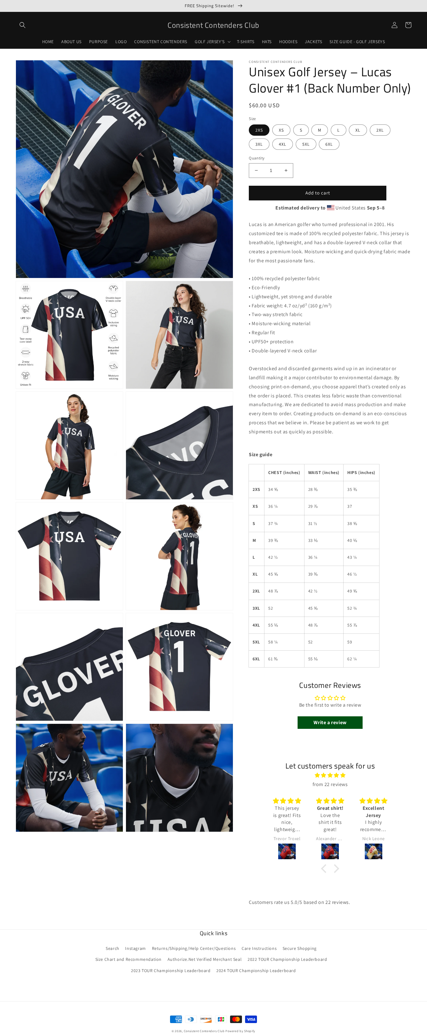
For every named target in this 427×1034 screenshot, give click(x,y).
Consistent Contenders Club (204, 1031)
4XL (282, 144)
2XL (380, 130)
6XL (329, 144)
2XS (259, 130)
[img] (330, 775)
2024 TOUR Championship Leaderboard (256, 970)
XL (357, 130)
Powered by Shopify (240, 1031)
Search (112, 948)
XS (281, 130)
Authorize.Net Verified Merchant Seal (205, 959)
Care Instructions (259, 948)
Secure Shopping (300, 948)
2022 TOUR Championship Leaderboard (287, 959)
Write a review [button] (330, 722)
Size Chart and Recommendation (128, 959)
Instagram (135, 948)
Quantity (256, 158)
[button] (22, 25)
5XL (306, 144)
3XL (259, 144)
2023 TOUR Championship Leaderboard (170, 970)
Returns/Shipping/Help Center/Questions (194, 948)
